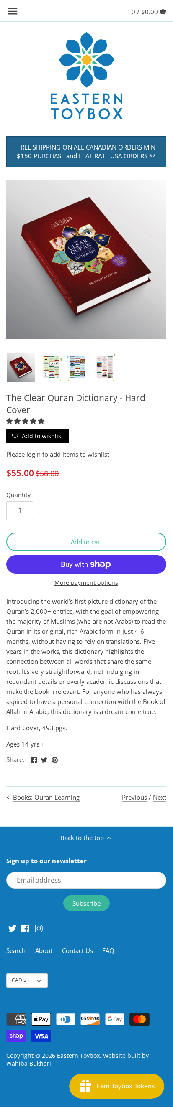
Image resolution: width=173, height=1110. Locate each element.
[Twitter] (12, 927)
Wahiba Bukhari (28, 1063)
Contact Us (77, 950)
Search (16, 950)
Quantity (18, 495)
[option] (21, 367)
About (44, 950)
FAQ (108, 950)
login (33, 454)
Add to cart (86, 542)
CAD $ (19, 980)
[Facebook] (25, 927)
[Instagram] (39, 927)
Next (159, 797)
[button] (26, 421)
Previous (134, 797)
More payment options (86, 582)
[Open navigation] (12, 11)
